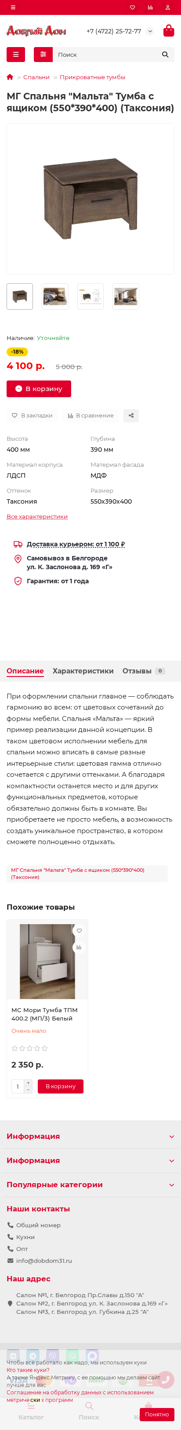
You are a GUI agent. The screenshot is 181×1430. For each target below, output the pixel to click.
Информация (33, 1136)
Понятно (157, 1414)
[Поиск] (165, 55)
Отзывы (142, 671)
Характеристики (83, 671)
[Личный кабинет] (167, 7)
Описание (25, 671)
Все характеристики (37, 516)
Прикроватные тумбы (92, 76)
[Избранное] (132, 7)
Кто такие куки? (28, 1370)
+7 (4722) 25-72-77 (114, 31)
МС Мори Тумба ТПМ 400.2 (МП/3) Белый (44, 1014)
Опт (22, 1248)
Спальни (36, 76)
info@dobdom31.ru (44, 1260)
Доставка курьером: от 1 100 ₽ (76, 544)
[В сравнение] (79, 947)
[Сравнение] (150, 7)
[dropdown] (13, 7)
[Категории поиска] (43, 54)
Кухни (25, 1236)
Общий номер (38, 1225)
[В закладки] (79, 930)
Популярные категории (55, 1184)
